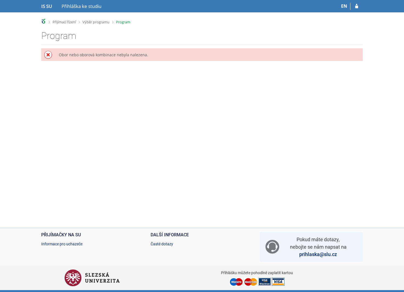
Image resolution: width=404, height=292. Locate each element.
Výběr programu (95, 21)
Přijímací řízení (64, 21)
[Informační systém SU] (43, 21)
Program (123, 21)
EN (344, 6)
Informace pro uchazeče (61, 244)
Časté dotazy (162, 244)
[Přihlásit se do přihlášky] (356, 6)
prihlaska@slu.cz (318, 254)
